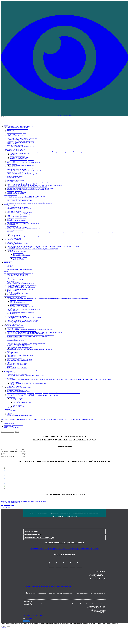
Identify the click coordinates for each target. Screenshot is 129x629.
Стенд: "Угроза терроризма (7, 505)
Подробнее (3, 627)
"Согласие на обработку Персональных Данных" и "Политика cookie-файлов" (47, 586)
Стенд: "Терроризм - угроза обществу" (10, 502)
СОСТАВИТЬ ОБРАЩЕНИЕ (11, 427)
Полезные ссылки (8, 426)
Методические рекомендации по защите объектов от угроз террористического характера (23, 501)
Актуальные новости (9, 423)
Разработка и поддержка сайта (32, 615)
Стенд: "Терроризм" (6, 507)
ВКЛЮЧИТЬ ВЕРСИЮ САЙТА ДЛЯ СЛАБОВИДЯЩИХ (64, 542)
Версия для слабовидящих (64, 115)
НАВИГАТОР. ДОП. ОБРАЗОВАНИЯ (13, 425)
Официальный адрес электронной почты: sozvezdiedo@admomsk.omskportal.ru (64, 548)
